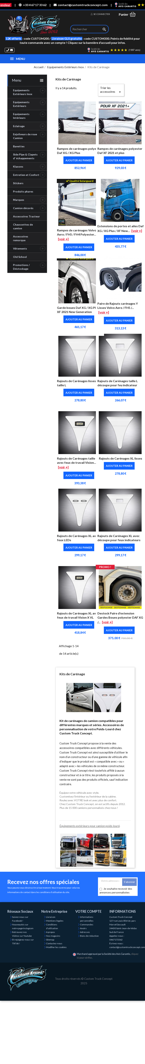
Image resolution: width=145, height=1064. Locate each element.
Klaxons (18, 166)
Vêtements (20, 248)
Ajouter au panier (79, 160)
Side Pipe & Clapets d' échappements (25, 156)
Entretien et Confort (26, 174)
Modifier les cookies (56, 947)
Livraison (50, 917)
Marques (18, 199)
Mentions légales (54, 920)
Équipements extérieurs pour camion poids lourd (89, 826)
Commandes (86, 924)
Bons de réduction (89, 935)
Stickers (18, 183)
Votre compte (88, 911)
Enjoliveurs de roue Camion (25, 136)
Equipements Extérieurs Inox (22, 92)
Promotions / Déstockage (21, 266)
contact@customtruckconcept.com (83, 5)
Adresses (85, 932)
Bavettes (19, 146)
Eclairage (19, 126)
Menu (16, 80)
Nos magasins (53, 935)
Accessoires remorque (20, 238)
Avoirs (83, 928)
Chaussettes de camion (23, 226)
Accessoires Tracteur (26, 216)
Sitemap (50, 939)
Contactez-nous (54, 943)
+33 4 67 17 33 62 (34, 5)
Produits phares (23, 191)
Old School (20, 256)
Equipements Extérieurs (21, 103)
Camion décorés (23, 208)
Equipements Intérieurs (21, 115)
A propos (50, 932)
